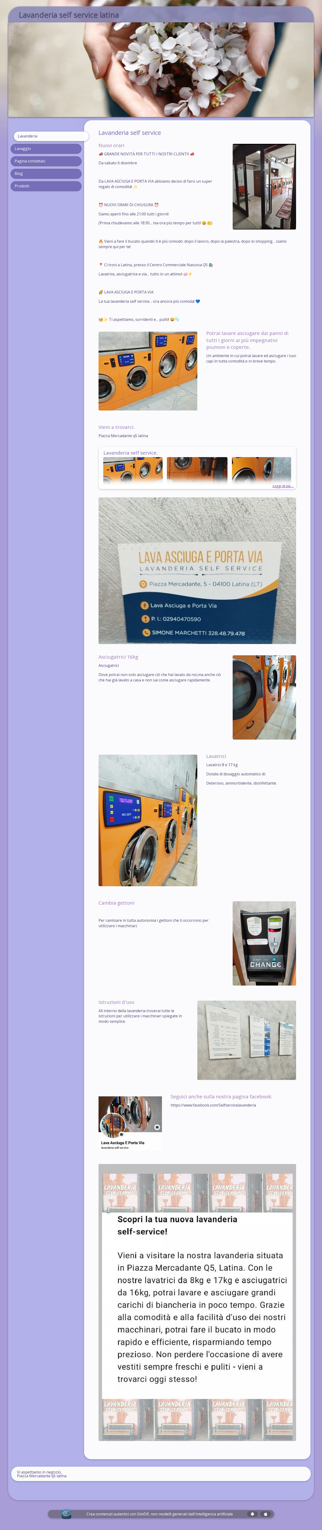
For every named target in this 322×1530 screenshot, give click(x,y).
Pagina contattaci (30, 161)
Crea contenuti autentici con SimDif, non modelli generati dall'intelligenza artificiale (160, 1514)
